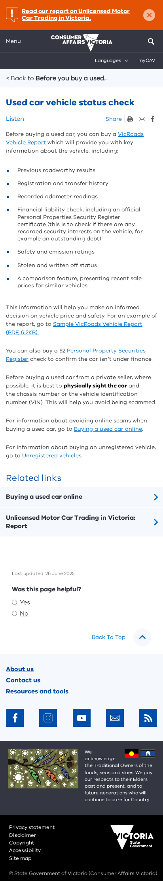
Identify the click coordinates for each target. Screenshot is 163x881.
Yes (25, 602)
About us (20, 669)
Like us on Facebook (15, 718)
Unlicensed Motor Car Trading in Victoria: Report (70, 522)
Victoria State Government (124, 843)
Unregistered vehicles (52, 455)
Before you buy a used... (57, 78)
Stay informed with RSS (148, 718)
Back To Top (108, 637)
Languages (108, 60)
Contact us (23, 680)
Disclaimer (22, 835)
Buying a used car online (108, 429)
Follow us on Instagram (48, 718)
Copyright (21, 842)
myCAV (146, 60)
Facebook (152, 119)
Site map (20, 858)
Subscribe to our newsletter (115, 718)
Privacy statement (32, 827)
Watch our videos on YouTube (82, 718)
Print (130, 119)
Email (142, 119)
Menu (13, 41)
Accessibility (25, 850)
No (24, 613)
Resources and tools (37, 691)
